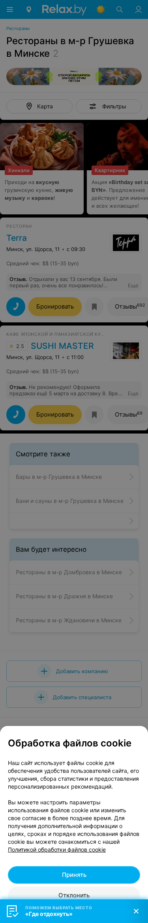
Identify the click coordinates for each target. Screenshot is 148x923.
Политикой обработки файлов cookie (57, 849)
